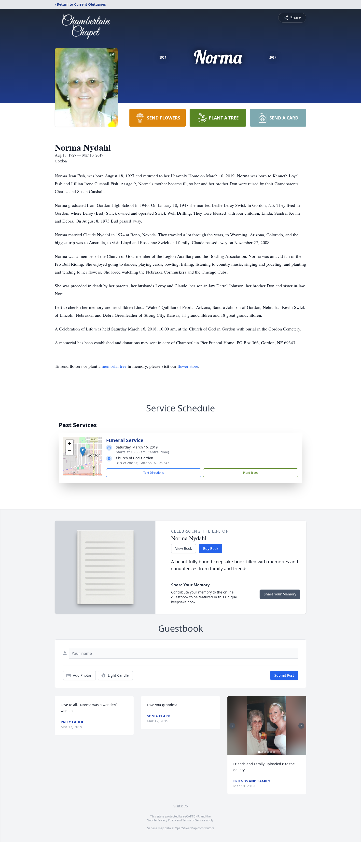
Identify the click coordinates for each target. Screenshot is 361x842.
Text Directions (153, 473)
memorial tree (114, 366)
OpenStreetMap (186, 828)
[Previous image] (232, 726)
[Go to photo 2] (262, 752)
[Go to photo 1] (259, 752)
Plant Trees (250, 473)
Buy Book (210, 548)
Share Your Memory (280, 594)
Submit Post (284, 675)
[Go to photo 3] (265, 752)
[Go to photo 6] (274, 752)
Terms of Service (193, 820)
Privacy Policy (166, 820)
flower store (188, 366)
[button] (83, 452)
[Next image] (301, 726)
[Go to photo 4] (268, 752)
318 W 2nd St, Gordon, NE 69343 (142, 462)
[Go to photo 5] (271, 752)
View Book (183, 548)
